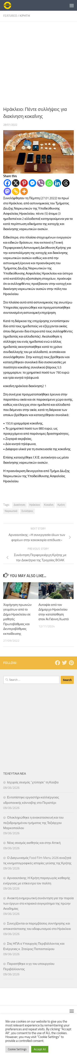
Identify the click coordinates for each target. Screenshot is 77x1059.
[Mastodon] (7, 191)
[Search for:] (31, 680)
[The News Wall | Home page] (9, 5)
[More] (24, 191)
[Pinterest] (24, 183)
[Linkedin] (57, 183)
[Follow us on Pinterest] (71, 662)
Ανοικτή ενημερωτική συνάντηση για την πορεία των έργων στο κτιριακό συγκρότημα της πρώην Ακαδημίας (38, 903)
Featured (10, 16)
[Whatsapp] (49, 183)
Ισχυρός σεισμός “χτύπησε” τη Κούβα (33, 782)
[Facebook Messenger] (32, 183)
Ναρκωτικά (11, 511)
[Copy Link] (15, 191)
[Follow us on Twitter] (64, 662)
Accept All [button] (40, 1049)
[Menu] (71, 5)
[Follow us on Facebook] (57, 662)
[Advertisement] (38, 62)
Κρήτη (61, 504)
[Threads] (66, 183)
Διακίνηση (19, 504)
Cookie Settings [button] (17, 1049)
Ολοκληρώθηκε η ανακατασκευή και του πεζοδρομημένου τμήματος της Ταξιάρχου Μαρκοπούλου (33, 823)
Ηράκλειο (34, 504)
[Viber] (40, 183)
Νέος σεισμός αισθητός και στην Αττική (34, 843)
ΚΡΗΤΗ (25, 16)
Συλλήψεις (27, 511)
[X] (15, 183)
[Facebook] (7, 183)
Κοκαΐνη (48, 504)
